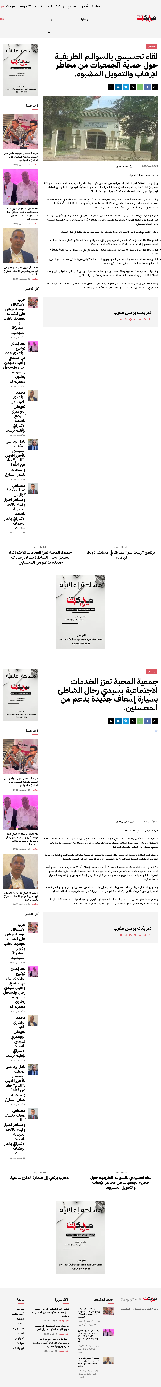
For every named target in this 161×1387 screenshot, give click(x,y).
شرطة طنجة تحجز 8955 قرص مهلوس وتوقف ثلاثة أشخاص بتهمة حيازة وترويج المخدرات (50, 1343)
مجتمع (151, 46)
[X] (133, 87)
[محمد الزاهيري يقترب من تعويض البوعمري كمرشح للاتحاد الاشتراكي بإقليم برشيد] (20, 246)
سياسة (35, 164)
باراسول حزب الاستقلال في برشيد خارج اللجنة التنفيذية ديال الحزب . (51, 1327)
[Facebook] (147, 87)
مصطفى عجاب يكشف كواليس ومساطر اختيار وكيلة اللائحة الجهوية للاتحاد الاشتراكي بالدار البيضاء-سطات (14, 506)
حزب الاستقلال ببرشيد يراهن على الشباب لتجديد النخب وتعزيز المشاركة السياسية (21, 156)
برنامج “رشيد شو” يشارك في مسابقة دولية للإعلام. (121, 555)
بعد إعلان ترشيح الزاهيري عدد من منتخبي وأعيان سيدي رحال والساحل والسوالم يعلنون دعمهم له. (22, 214)
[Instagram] (144, 320)
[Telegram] (126, 87)
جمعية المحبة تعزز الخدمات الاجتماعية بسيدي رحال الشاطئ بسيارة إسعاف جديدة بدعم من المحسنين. (40, 557)
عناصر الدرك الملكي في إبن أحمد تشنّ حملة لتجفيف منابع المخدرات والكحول (50, 1312)
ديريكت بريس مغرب (125, 166)
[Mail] (135, 320)
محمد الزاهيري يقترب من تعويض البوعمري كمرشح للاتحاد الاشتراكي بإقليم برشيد (20, 271)
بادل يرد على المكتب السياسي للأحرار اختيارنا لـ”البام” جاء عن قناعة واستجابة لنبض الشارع (14, 457)
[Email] (111, 87)
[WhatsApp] (140, 87)
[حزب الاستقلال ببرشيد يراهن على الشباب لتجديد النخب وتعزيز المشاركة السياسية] (20, 131)
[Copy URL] (155, 87)
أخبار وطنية (64, 1320)
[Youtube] (121, 320)
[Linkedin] (118, 87)
